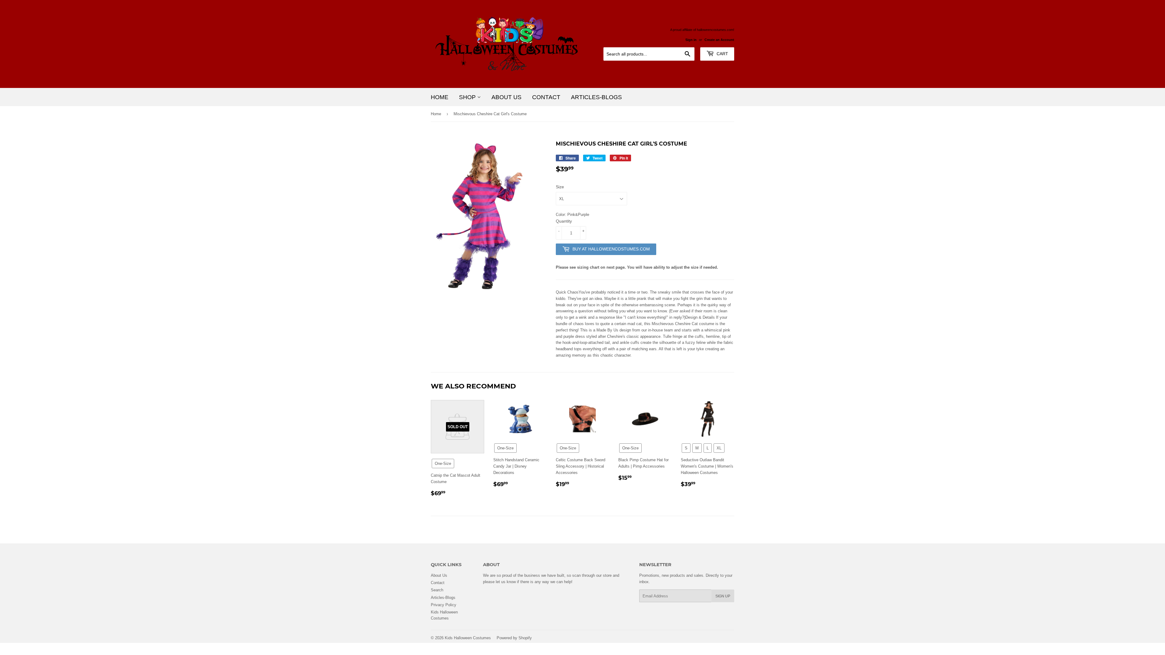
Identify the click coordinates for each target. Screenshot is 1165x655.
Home (439, 97)
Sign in (691, 40)
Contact (546, 97)
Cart (721, 53)
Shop (468, 97)
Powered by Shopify (514, 637)
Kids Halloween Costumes (468, 637)
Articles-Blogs (596, 97)
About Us (506, 97)
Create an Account (719, 40)
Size (560, 186)
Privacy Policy (443, 604)
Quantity (564, 221)
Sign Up (722, 596)
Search (437, 589)
